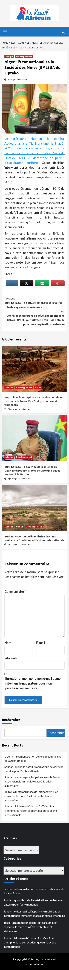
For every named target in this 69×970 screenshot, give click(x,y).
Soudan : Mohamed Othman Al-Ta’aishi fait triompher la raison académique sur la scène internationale (30, 810)
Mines (38, 387)
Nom (8, 643)
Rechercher (11, 719)
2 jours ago (13, 409)
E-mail (41, 643)
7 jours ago (13, 544)
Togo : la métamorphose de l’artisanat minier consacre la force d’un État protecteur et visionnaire (33, 401)
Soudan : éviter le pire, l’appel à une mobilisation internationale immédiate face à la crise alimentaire (32, 781)
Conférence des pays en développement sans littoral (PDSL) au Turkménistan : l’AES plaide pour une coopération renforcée (35, 318)
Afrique (9, 56)
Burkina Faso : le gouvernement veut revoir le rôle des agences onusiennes (33, 303)
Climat (19, 526)
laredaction (22, 79)
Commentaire (15, 592)
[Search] (63, 32)
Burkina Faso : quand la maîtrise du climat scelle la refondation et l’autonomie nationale (34, 538)
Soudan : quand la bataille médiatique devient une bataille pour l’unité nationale (33, 769)
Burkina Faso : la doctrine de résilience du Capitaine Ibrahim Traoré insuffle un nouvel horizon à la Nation (32, 470)
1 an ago (12, 79)
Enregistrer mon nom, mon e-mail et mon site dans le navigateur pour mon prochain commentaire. (33, 683)
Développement (24, 56)
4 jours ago (13, 478)
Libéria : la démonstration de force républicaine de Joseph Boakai (32, 758)
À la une (9, 387)
